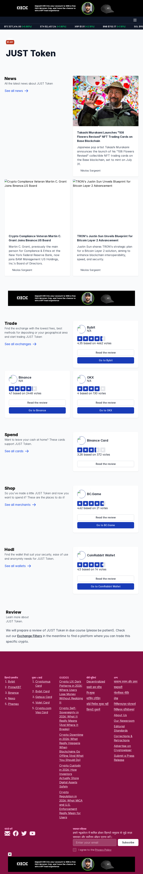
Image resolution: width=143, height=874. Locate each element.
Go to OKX (105, 410)
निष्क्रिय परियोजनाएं (124, 709)
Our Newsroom (124, 720)
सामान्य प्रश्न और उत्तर (125, 681)
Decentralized (95, 681)
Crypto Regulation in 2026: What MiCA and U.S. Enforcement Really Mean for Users (70, 804)
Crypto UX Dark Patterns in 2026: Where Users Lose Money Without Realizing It (71, 692)
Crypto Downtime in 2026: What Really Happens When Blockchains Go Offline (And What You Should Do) (71, 747)
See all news (14, 91)
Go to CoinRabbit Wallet (106, 586)
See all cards (14, 451)
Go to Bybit (106, 360)
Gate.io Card (43, 697)
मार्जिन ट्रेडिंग (93, 698)
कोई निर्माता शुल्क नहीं (97, 704)
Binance (13, 692)
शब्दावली (118, 687)
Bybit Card (42, 691)
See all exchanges (18, 344)
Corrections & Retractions (123, 738)
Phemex (13, 704)
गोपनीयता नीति (121, 692)
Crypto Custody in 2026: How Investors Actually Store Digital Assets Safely (70, 776)
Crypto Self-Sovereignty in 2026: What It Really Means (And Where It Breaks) (69, 718)
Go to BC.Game (105, 525)
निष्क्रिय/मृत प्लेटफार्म (125, 704)
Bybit (11, 681)
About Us (120, 715)
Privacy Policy (103, 849)
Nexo (11, 698)
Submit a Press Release (124, 758)
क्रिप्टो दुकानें (93, 709)
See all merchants (18, 504)
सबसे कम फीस (94, 687)
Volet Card (42, 702)
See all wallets (15, 566)
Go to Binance (37, 410)
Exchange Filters (29, 636)
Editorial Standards (121, 728)
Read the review (106, 352)
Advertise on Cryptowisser (123, 748)
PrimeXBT (14, 687)
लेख (116, 698)
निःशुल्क (90, 692)
